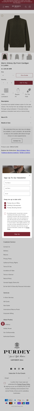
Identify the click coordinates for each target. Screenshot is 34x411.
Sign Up (17, 234)
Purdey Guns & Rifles (13, 203)
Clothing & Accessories (14, 205)
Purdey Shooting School (14, 207)
